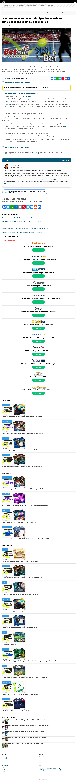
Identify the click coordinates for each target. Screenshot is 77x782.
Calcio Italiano (6, 682)
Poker (3, 767)
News (5, 1)
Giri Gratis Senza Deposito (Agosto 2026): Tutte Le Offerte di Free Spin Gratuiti (25, 505)
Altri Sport (5, 438)
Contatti (41, 757)
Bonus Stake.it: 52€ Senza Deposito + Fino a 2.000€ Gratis (19, 522)
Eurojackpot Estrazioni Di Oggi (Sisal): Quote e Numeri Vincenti (20, 561)
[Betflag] (38, 271)
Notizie (3, 771)
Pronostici (4, 759)
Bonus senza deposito (19, 5)
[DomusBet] (38, 349)
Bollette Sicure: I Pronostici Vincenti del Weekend (16, 711)
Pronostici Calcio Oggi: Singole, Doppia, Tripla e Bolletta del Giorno (22, 416)
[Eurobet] (38, 336)
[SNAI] (38, 284)
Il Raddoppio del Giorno (9, 644)
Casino (3, 763)
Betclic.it (29, 96)
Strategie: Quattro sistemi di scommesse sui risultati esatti (26, 743)
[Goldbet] (38, 323)
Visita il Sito (38, 250)
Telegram (41, 765)
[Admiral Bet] (38, 258)
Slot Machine (5, 765)
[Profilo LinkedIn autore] (5, 184)
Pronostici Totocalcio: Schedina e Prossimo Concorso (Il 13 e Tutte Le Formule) (25, 677)
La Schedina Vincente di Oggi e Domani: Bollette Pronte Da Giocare (22, 466)
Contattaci (49, 5)
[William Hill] (38, 362)
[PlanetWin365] (38, 388)
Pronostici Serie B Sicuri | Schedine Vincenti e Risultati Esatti (20, 694)
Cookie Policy (42, 763)
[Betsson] (38, 245)
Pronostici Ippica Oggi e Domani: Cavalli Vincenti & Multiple (19, 450)
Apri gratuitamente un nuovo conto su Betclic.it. (21, 93)
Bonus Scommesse (7, 421)
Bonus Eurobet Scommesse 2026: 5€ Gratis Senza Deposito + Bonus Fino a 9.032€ (26, 539)
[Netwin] (38, 375)
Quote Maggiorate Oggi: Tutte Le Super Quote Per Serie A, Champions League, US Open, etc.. (29, 661)
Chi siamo (42, 759)
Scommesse (5, 649)
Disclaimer (42, 761)
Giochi (3, 769)
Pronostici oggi (7, 5)
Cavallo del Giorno (31, 5)
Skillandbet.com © (34, 779)
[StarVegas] (38, 297)
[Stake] (38, 310)
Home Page (5, 757)
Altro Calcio (6, 454)
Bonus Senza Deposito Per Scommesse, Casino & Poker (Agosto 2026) (23, 433)
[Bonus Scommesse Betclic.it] (16, 82)
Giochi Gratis (41, 5)
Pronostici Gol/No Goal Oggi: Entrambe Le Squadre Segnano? (20, 594)
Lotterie (5, 549)
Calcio (4, 582)
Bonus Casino (6, 493)
